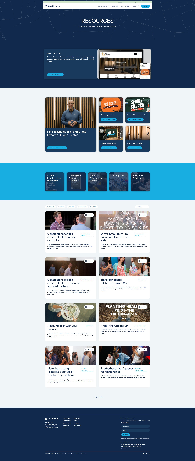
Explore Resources (55, 74)
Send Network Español (128, 2)
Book (62, 207)
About (134, 6)
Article (51, 207)
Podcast (83, 207)
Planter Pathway (67, 420)
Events (115, 6)
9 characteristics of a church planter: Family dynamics (61, 237)
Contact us (55, 427)
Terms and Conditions (81, 453)
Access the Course (109, 119)
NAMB (142, 2)
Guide (72, 207)
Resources (125, 6)
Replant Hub (136, 2)
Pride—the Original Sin (114, 325)
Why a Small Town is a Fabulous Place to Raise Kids (115, 237)
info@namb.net (49, 427)
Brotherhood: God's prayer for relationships (117, 370)
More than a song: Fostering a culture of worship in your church (61, 372)
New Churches (148, 2)
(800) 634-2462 (49, 423)
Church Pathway (67, 423)
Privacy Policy (71, 453)
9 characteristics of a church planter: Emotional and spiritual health (63, 283)
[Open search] (139, 6)
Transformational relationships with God (114, 281)
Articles (76, 420)
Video (94, 207)
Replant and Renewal (66, 426)
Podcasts (76, 423)
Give (145, 6)
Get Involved (104, 6)
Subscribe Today (134, 148)
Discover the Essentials (57, 148)
